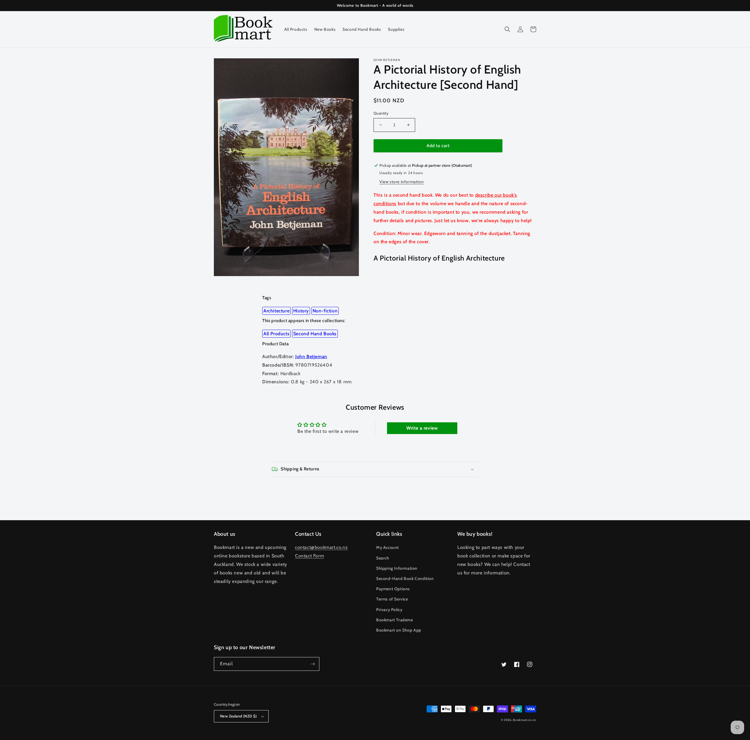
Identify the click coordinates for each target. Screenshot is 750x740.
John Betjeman (311, 356)
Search (382, 558)
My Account (387, 547)
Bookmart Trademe (394, 619)
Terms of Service (392, 599)
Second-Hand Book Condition (405, 578)
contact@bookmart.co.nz (321, 547)
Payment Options (393, 588)
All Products (276, 333)
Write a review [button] (422, 428)
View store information (401, 181)
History (301, 311)
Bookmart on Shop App (398, 630)
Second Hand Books (315, 333)
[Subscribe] (312, 664)
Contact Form (309, 556)
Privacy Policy (389, 609)
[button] (507, 29)
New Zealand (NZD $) (238, 716)
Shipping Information (396, 568)
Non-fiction (325, 311)
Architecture (276, 311)
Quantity (381, 113)
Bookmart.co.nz (524, 720)
